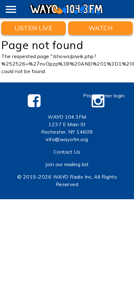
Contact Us (67, 152)
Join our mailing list (67, 164)
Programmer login (104, 95)
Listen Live (33, 28)
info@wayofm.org (67, 139)
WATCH (100, 28)
